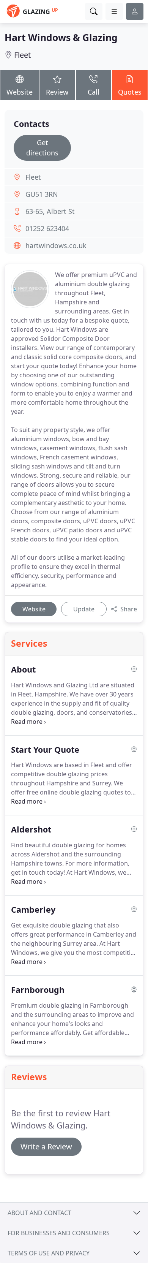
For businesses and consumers (59, 1233)
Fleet (22, 55)
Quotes (130, 92)
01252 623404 (47, 228)
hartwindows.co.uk (56, 245)
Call (93, 92)
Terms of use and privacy (49, 1253)
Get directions (42, 147)
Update (83, 609)
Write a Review (46, 1146)
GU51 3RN (41, 194)
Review (57, 92)
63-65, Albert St (50, 211)
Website (19, 92)
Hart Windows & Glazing (61, 37)
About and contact (39, 1213)
